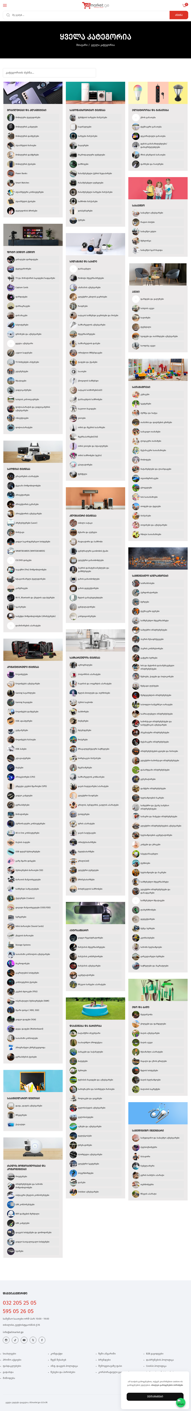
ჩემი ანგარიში (107, 1354)
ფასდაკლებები (12, 1366)
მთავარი (82, 45)
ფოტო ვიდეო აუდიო (21, 252)
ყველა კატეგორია (103, 45)
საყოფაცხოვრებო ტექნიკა (87, 110)
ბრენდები (104, 1360)
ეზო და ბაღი (140, 1007)
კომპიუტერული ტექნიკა (23, 667)
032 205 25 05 (19, 1303)
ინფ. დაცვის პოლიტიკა (64, 1366)
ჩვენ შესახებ (58, 1360)
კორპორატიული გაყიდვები (114, 1372)
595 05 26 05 (18, 1311)
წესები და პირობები (63, 1372)
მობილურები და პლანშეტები (26, 110)
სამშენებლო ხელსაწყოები (150, 576)
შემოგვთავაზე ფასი (110, 1366)
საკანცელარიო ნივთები (23, 1098)
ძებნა (179, 15)
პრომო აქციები (12, 1360)
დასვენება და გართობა (86, 1026)
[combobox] (95, 15)
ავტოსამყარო (79, 930)
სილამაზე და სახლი (83, 261)
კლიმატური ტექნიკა (83, 515)
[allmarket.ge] (95, 5)
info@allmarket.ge (13, 1332)
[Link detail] (6, 1340)
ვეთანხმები (155, 1396)
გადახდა (8, 1372)
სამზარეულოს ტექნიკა (85, 658)
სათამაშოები (141, 387)
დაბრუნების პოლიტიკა (160, 1360)
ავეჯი (136, 292)
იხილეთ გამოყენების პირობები (167, 1385)
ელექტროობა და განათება (150, 110)
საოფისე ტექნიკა (18, 469)
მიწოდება (9, 1378)
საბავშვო (138, 205)
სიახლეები (9, 1354)
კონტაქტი (56, 1354)
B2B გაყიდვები (154, 1354)
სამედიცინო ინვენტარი (148, 1130)
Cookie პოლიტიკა (156, 1366)
